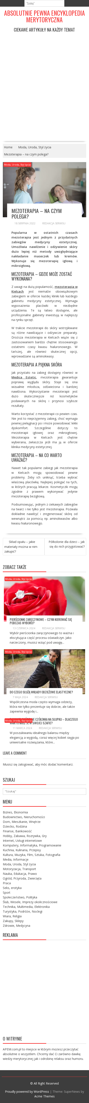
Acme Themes (44, 1096)
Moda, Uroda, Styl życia (17, 164)
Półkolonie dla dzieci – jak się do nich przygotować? (67, 544)
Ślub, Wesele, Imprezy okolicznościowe (30, 902)
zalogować (25, 764)
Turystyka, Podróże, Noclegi (22, 911)
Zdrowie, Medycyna (16, 926)
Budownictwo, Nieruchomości (24, 817)
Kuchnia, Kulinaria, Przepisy (22, 850)
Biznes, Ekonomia (15, 812)
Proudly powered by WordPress (27, 1091)
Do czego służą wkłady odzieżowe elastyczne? (41, 692)
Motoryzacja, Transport (19, 869)
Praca (7, 883)
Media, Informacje (16, 859)
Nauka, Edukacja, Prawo (20, 874)
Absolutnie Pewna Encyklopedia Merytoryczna (44, 16)
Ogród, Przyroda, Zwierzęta (22, 878)
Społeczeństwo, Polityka (20, 897)
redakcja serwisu (53, 223)
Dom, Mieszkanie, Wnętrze (22, 822)
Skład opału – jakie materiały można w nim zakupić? (20, 546)
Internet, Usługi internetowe (22, 841)
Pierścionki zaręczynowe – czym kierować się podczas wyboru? (41, 621)
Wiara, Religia (12, 916)
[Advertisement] (44, 83)
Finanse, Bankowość (17, 831)
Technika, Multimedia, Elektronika (26, 907)
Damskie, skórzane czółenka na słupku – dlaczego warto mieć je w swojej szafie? (44, 721)
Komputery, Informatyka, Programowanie (32, 845)
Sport (6, 892)
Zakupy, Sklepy (13, 921)
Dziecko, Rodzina (15, 826)
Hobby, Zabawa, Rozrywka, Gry (25, 836)
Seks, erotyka (12, 888)
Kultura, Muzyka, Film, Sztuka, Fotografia (31, 855)
